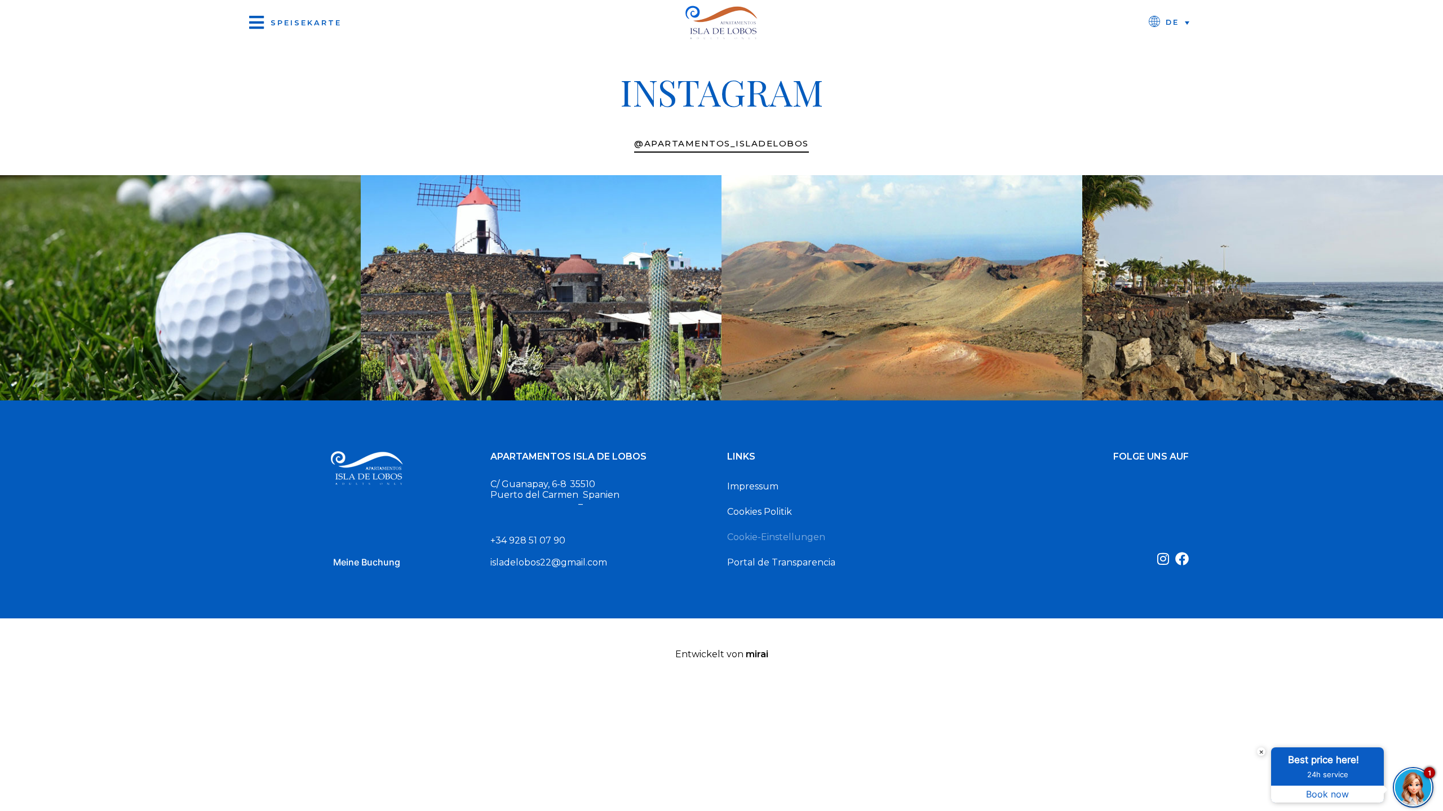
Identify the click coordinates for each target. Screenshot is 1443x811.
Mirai (757, 654)
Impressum (752, 486)
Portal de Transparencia (781, 562)
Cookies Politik (759, 511)
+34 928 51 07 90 (527, 540)
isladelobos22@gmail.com (548, 562)
